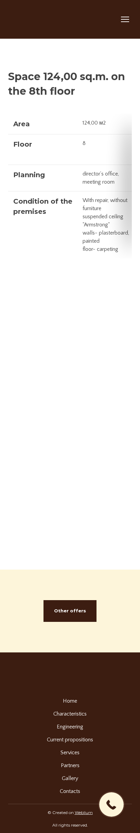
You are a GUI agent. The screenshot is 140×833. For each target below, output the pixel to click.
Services (70, 752)
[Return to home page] (41, 19)
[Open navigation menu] (125, 19)
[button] (70, 611)
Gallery (70, 778)
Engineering (70, 727)
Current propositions (70, 740)
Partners (70, 765)
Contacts (70, 791)
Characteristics (70, 714)
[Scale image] (70, 321)
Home (70, 701)
